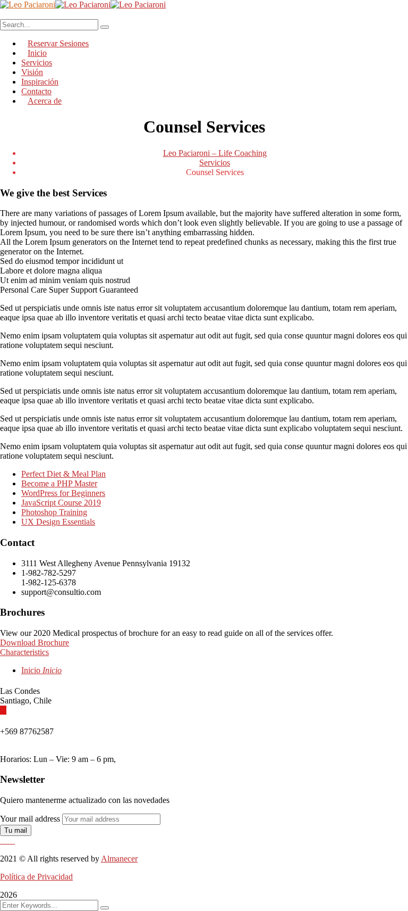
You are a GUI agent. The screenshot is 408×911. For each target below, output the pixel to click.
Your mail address (30, 818)
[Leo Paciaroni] (27, 4)
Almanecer (119, 858)
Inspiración (39, 81)
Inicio (41, 670)
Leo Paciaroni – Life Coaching (215, 153)
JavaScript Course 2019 (61, 502)
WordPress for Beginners (63, 493)
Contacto (36, 91)
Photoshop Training (54, 512)
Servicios (214, 162)
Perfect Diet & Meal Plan (63, 473)
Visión (32, 72)
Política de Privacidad (36, 876)
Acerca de (45, 100)
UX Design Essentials (58, 521)
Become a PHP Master (59, 483)
